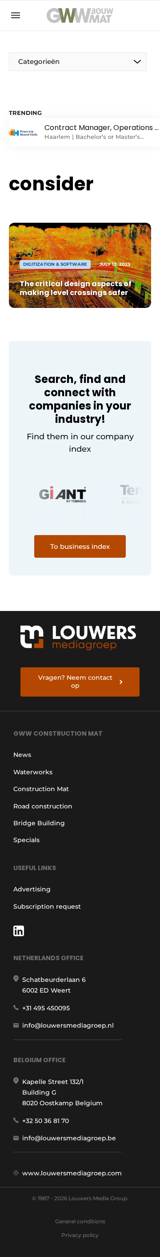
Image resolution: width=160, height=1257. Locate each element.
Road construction (42, 806)
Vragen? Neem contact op (75, 682)
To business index (80, 546)
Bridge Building (39, 823)
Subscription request (47, 906)
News (22, 755)
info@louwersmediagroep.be (69, 1138)
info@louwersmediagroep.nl (68, 1025)
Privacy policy (80, 1235)
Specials (26, 840)
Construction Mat (41, 789)
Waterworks (32, 772)
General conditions (80, 1221)
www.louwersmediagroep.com (72, 1173)
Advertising (32, 889)
